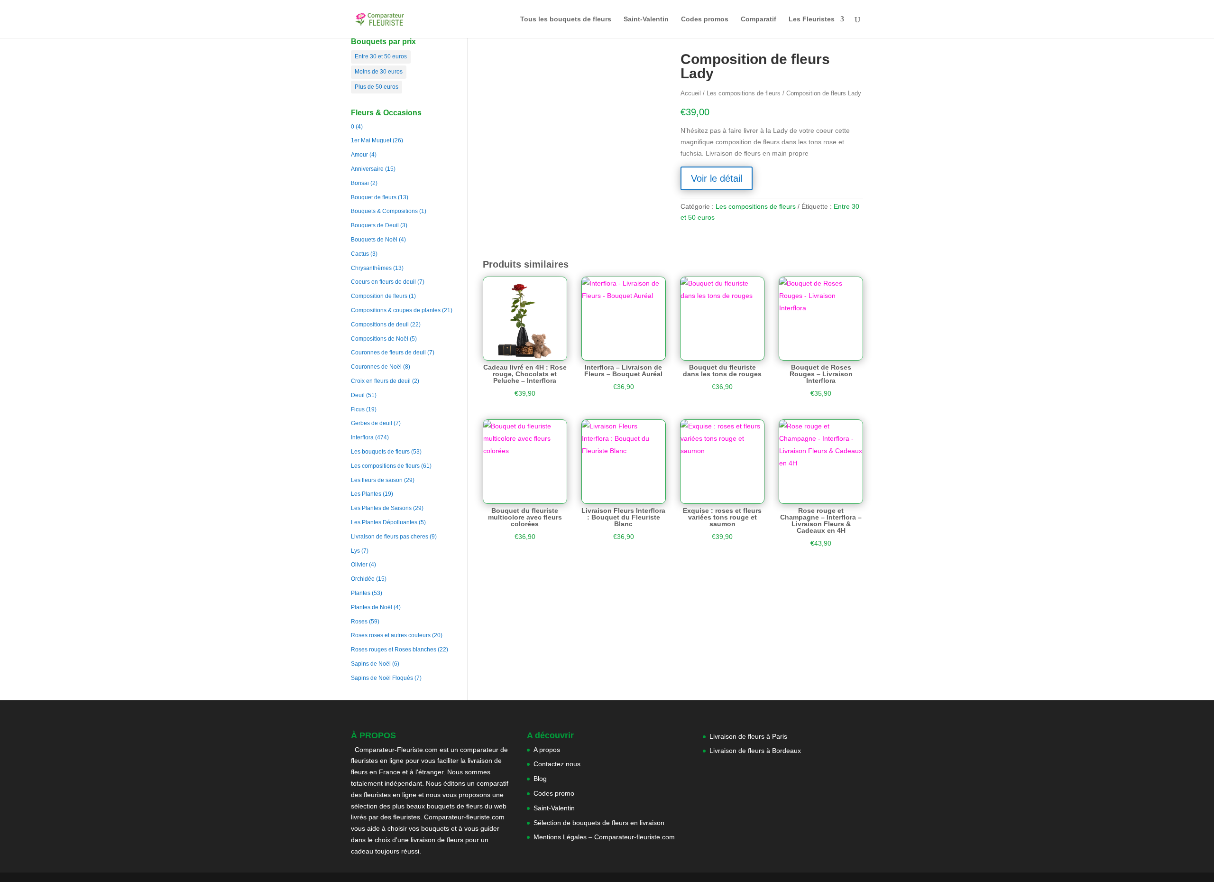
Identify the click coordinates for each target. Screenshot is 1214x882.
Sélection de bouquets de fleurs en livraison (598, 822)
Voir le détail (716, 178)
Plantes (360, 593)
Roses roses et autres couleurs (391, 635)
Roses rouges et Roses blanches (393, 649)
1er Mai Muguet (371, 140)
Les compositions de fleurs (385, 466)
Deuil (358, 395)
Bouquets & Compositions (384, 211)
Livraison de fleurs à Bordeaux (755, 750)
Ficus (358, 409)
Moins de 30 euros (379, 71)
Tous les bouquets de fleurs (565, 19)
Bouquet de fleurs (373, 197)
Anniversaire (367, 169)
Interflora (362, 437)
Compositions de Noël (379, 338)
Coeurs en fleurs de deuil (383, 282)
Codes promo (553, 793)
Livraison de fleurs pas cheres (389, 536)
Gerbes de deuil (371, 423)
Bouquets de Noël (374, 239)
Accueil (691, 93)
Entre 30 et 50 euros (381, 56)
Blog (540, 778)
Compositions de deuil (380, 324)
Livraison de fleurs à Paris (749, 736)
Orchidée (363, 579)
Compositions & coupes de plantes (396, 310)
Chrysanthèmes (371, 268)
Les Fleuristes (812, 19)
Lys (355, 551)
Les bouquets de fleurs (380, 451)
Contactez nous (556, 764)
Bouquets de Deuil (375, 225)
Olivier (359, 564)
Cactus (360, 254)
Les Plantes (366, 494)
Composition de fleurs (379, 296)
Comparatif (758, 19)
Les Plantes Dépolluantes (384, 522)
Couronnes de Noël (376, 366)
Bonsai (360, 183)
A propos (546, 749)
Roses (359, 621)
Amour (359, 154)
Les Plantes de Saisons (381, 508)
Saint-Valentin (646, 19)
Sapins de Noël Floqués (382, 678)
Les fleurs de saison (377, 480)
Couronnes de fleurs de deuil (388, 352)
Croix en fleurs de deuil (381, 381)
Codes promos (704, 19)
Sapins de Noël (371, 663)
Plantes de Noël (371, 607)
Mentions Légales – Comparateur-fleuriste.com (604, 837)
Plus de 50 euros (376, 87)
